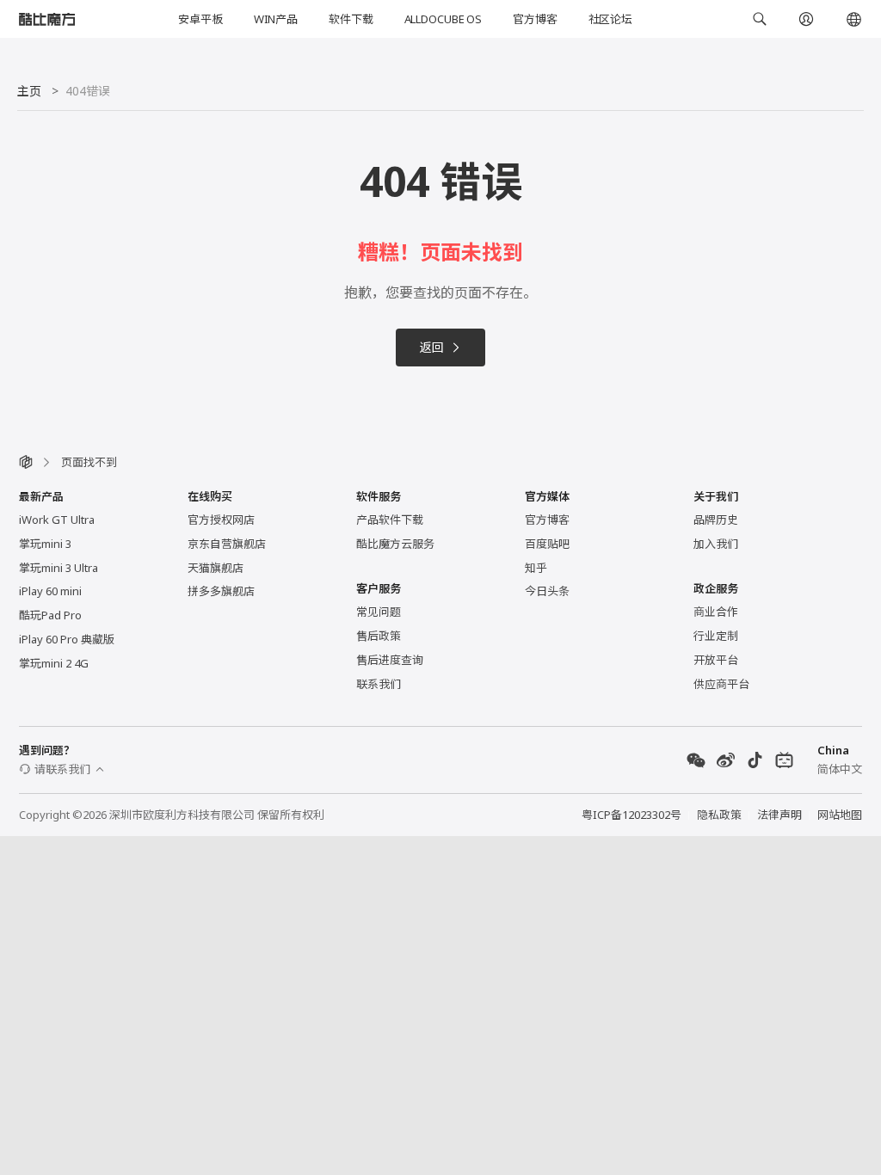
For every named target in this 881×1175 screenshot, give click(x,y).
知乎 (536, 567)
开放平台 (715, 659)
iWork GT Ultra (57, 519)
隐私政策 (719, 814)
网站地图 (839, 814)
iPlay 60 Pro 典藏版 (66, 639)
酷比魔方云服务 (395, 543)
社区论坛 (610, 19)
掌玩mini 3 (45, 543)
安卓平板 (200, 19)
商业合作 (715, 611)
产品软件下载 (389, 519)
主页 (29, 91)
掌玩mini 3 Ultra (58, 567)
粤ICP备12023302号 (631, 814)
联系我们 (378, 684)
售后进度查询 (389, 659)
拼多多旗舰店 (221, 591)
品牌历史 (715, 519)
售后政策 (378, 635)
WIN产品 (276, 19)
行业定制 (715, 635)
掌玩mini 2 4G (54, 663)
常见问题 (378, 611)
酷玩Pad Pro (50, 615)
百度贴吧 (547, 543)
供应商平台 (721, 684)
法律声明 (779, 814)
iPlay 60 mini (50, 591)
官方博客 (535, 19)
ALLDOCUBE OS (443, 19)
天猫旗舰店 (215, 567)
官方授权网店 (221, 519)
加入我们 (715, 543)
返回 (432, 347)
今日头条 (547, 591)
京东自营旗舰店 (227, 543)
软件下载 (351, 19)
